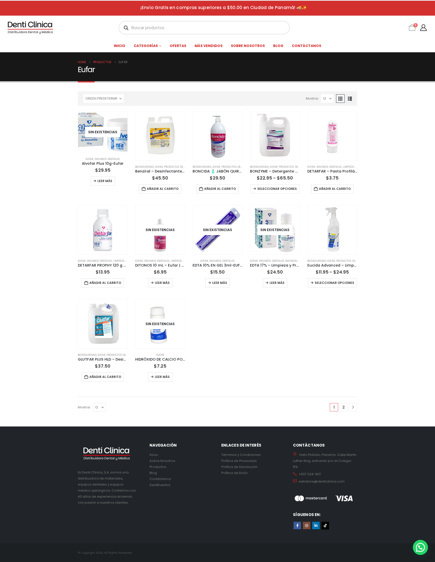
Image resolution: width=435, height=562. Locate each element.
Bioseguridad (144, 167)
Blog (278, 45)
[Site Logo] (30, 27)
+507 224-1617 (310, 474)
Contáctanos (306, 45)
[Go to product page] (160, 135)
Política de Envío (234, 473)
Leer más (104, 181)
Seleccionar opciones (277, 189)
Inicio (119, 45)
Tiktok (325, 525)
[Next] (353, 407)
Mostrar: (312, 98)
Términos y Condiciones (241, 455)
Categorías (146, 45)
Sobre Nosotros (162, 461)
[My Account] (423, 27)
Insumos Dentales (107, 159)
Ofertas (178, 45)
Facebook (297, 525)
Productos (158, 467)
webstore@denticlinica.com (322, 481)
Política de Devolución (239, 467)
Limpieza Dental (353, 167)
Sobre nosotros (248, 45)
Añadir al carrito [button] (162, 189)
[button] (340, 98)
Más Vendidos (209, 45)
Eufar (89, 159)
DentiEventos (160, 485)
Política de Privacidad (239, 461)
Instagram (306, 525)
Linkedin (316, 525)
